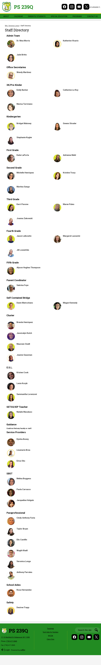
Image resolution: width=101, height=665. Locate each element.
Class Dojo (50, 639)
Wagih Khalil (22, 550)
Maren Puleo (68, 204)
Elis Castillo (22, 539)
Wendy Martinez (24, 72)
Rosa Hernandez (24, 590)
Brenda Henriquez (25, 322)
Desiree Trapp (23, 607)
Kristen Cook (22, 372)
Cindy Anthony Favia (26, 518)
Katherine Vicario (71, 40)
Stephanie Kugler (24, 137)
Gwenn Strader (69, 123)
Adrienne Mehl (69, 155)
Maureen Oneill (23, 344)
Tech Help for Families (50, 632)
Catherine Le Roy (70, 90)
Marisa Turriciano (24, 104)
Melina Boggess (24, 478)
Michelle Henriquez (25, 172)
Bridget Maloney (24, 123)
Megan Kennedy (70, 303)
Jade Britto (22, 55)
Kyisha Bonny (23, 439)
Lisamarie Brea (23, 450)
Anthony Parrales (24, 572)
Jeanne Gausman (24, 355)
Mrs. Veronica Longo (12, 26)
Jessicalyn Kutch (24, 333)
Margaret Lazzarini (71, 236)
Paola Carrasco (24, 489)
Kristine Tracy (69, 172)
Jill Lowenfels (23, 250)
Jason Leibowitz (24, 236)
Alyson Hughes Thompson (28, 267)
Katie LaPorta (23, 155)
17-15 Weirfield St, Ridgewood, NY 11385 (15, 637)
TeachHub (50, 629)
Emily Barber (22, 90)
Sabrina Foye (22, 285)
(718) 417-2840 (11, 641)
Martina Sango (23, 187)
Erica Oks (21, 461)
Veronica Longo (24, 561)
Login (5, 650)
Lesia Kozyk (22, 383)
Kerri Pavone (22, 204)
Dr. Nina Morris (23, 40)
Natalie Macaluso (24, 412)
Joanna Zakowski (25, 218)
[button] (6, 16)
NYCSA (50, 636)
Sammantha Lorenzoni (27, 394)
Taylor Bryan (22, 529)
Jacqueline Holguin (25, 500)
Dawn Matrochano (25, 303)
